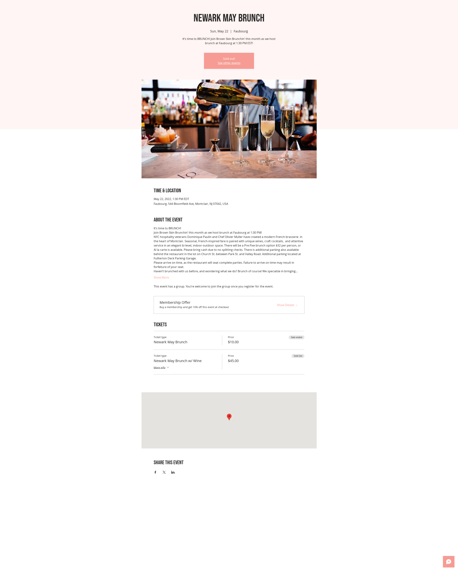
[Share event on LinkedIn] (173, 472)
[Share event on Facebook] (155, 472)
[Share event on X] (164, 472)
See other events (229, 63)
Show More (161, 277)
